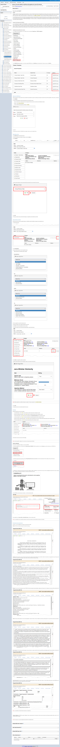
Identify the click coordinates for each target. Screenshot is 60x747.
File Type (29, 737)
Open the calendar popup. (55, 738)
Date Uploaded (44, 737)
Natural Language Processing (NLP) (9, 52)
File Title (19, 737)
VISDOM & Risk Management (18, 6)
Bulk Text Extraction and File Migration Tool (10, 59)
